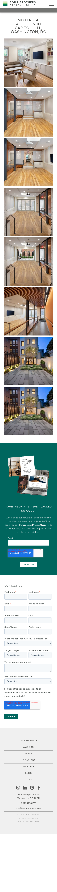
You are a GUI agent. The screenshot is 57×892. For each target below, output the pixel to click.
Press (28, 753)
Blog (28, 773)
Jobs (28, 779)
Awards (28, 747)
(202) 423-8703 (29, 803)
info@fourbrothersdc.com (28, 808)
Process (28, 766)
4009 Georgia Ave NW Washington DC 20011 (28, 796)
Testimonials (28, 740)
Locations (28, 760)
